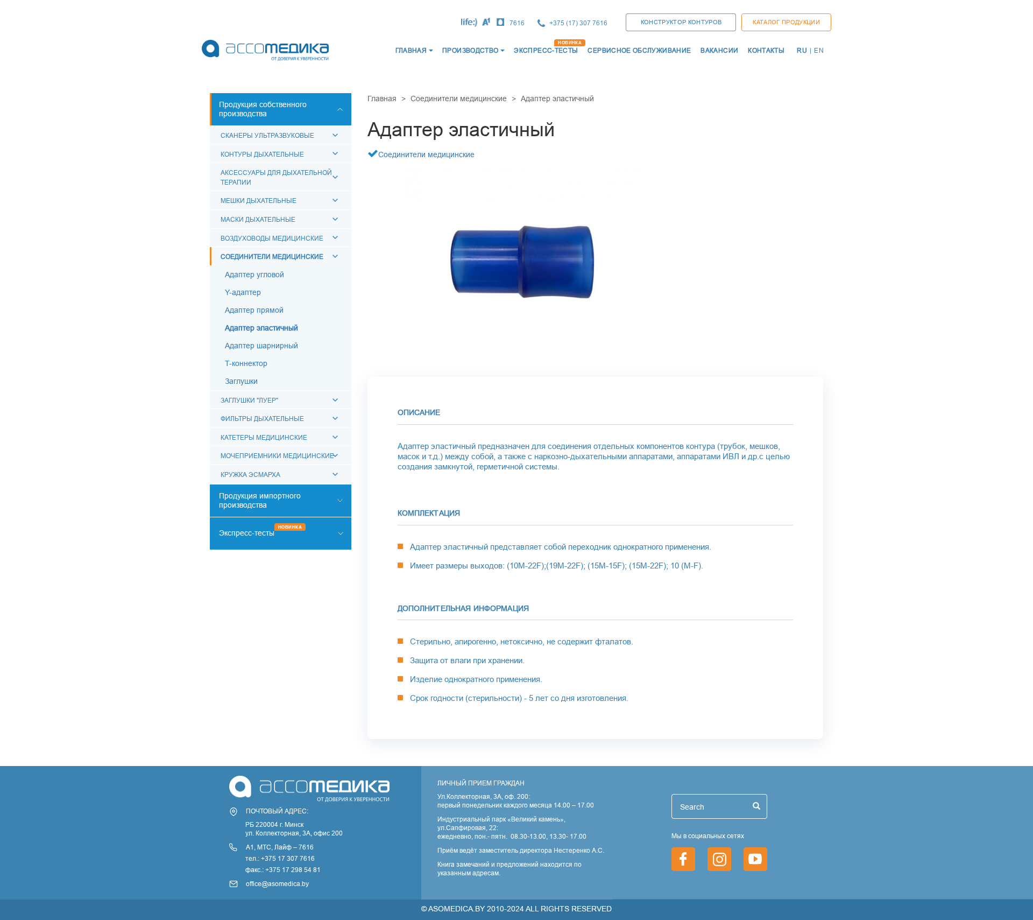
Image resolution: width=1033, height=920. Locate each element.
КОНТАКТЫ (766, 50)
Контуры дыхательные (262, 154)
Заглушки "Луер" (249, 400)
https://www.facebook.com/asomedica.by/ (683, 859)
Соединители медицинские (272, 256)
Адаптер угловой (254, 274)
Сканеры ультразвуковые (267, 135)
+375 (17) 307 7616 (578, 23)
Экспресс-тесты (246, 533)
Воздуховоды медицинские (272, 238)
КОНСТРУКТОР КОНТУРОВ (681, 22)
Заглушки (241, 381)
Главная (382, 98)
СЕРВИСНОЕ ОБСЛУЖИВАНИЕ (639, 50)
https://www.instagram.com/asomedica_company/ (719, 859)
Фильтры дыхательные (262, 419)
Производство (470, 50)
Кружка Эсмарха (250, 474)
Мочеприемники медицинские (277, 456)
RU (802, 50)
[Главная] (264, 50)
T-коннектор (246, 363)
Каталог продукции (786, 22)
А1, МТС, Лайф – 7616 (280, 847)
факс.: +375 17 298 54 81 (283, 870)
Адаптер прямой (254, 310)
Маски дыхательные (258, 219)
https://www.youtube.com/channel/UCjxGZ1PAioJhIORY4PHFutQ (755, 859)
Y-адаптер (243, 292)
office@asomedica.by (277, 884)
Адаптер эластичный (261, 328)
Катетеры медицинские (264, 437)
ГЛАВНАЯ (411, 50)
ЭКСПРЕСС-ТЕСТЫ (546, 50)
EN (819, 50)
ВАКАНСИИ (719, 50)
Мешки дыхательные (258, 200)
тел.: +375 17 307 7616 (280, 858)
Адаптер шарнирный (261, 345)
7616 (517, 23)
